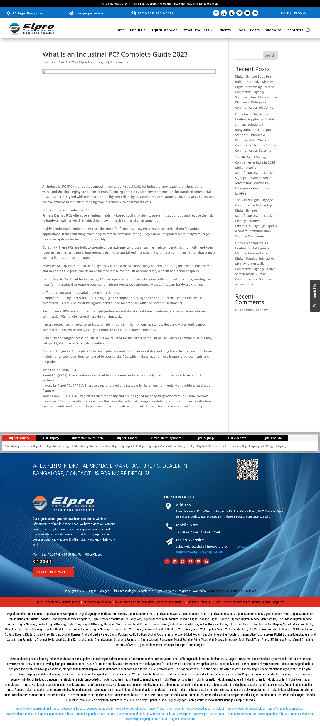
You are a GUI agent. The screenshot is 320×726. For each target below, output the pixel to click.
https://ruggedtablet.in (52, 714)
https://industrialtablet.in (21, 714)
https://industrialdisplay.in (297, 714)
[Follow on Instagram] (232, 13)
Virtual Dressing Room (166, 438)
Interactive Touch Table (88, 438)
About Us (138, 31)
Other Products (195, 31)
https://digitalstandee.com (178, 719)
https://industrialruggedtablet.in (246, 709)
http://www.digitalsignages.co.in (199, 552)
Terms (286, 12)
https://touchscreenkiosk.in (124, 714)
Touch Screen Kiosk (127, 602)
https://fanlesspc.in (62, 709)
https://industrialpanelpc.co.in (86, 714)
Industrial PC (177, 602)
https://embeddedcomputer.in (286, 709)
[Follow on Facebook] (216, 13)
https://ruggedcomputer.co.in (94, 709)
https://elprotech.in (205, 714)
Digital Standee (164, 31)
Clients (224, 31)
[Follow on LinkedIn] (255, 13)
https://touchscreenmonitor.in (237, 714)
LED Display (51, 438)
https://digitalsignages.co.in (142, 719)
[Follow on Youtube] (247, 13)
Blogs (240, 31)
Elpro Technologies (93, 62)
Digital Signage (204, 438)
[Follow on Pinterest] (239, 13)
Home (119, 31)
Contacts (294, 31)
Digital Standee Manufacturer (231, 602)
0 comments (119, 62)
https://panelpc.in (269, 714)
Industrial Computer (154, 602)
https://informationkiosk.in (32, 709)
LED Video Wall (238, 438)
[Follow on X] (224, 13)
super (51, 62)
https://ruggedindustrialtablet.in (205, 709)
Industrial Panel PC (199, 602)
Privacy (300, 12)
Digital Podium (271, 438)
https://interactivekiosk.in (131, 709)
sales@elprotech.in (89, 13)
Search (270, 55)
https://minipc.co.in (155, 714)
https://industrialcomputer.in (166, 709)
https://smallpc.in (180, 714)
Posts (255, 31)
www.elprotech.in (250, 546)
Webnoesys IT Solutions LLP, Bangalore (231, 591)
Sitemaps (273, 31)
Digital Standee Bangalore (268, 602)
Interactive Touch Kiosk (97, 602)
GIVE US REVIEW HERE (53, 572)
